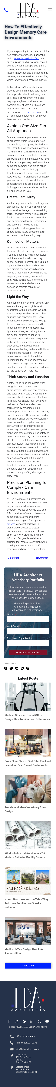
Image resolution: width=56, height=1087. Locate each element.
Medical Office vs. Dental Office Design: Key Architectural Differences (27, 717)
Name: (10, 614)
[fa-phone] (6, 11)
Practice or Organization (19, 638)
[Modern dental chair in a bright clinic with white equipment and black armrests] (28, 697)
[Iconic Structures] (28, 881)
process (11, 524)
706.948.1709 (28, 1036)
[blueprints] (28, 835)
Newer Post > (43, 557)
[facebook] (9, 1022)
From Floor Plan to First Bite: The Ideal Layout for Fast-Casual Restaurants (28, 763)
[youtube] (47, 1022)
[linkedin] (31, 1022)
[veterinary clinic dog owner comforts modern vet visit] (28, 789)
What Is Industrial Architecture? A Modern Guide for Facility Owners (25, 855)
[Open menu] (50, 10)
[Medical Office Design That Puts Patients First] (28, 931)
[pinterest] (24, 1022)
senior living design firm (26, 58)
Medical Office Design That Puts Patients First (24, 951)
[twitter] (39, 1022)
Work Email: (13, 626)
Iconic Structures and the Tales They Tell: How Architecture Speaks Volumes (26, 903)
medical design (30, 112)
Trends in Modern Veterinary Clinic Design (26, 809)
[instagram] (16, 1022)
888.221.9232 (30, 1043)
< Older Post (12, 557)
